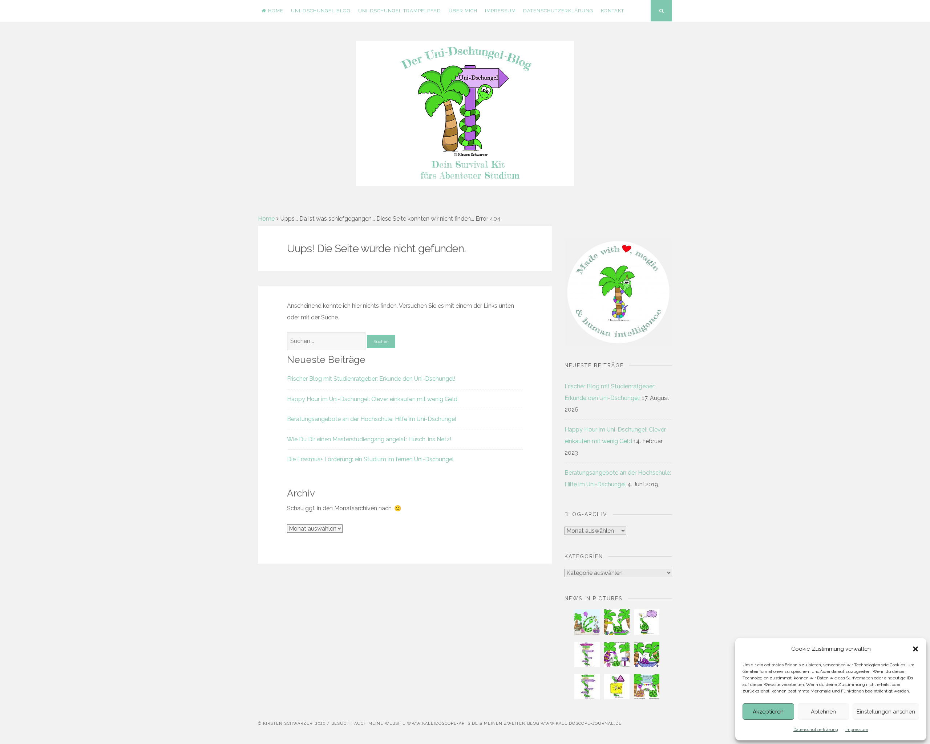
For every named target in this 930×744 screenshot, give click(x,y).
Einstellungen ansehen (886, 711)
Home (275, 10)
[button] (915, 649)
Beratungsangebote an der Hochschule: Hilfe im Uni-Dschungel (371, 419)
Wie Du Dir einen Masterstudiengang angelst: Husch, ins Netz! (369, 439)
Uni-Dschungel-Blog (321, 10)
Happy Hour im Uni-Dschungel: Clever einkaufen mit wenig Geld (372, 399)
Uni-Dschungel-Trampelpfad (399, 10)
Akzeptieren (768, 711)
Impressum (856, 729)
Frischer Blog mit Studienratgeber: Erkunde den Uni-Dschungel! (371, 378)
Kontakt (612, 10)
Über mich (463, 10)
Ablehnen (823, 711)
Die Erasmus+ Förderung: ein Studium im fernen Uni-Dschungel (370, 459)
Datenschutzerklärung (815, 729)
